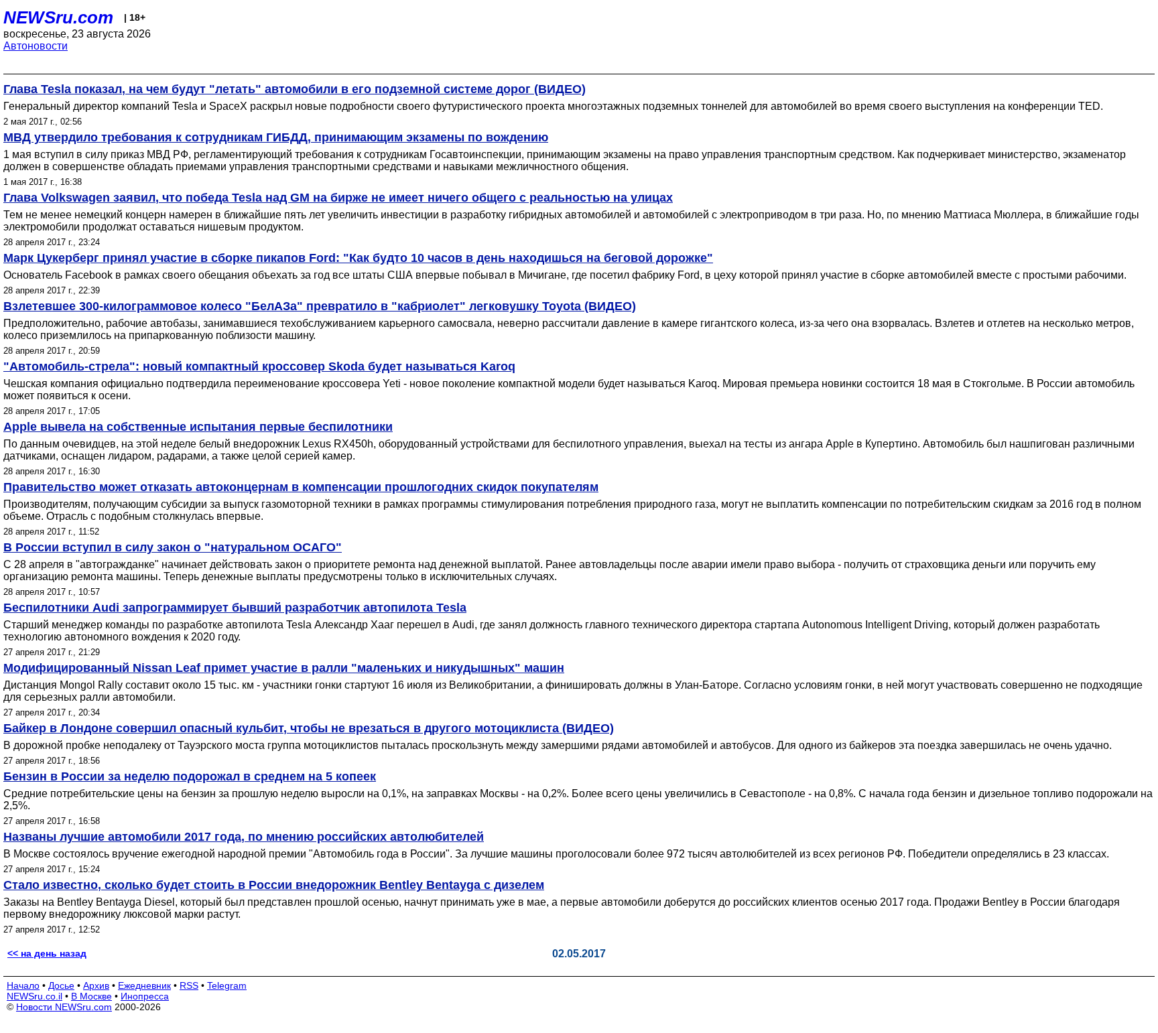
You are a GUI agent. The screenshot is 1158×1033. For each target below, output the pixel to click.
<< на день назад (46, 953)
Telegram (227, 985)
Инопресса (145, 996)
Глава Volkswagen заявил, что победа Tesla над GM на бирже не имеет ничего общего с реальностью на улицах (338, 197)
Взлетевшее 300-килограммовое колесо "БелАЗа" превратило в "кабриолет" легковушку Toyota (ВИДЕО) (319, 306)
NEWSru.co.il (34, 996)
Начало (23, 985)
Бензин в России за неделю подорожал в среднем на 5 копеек (189, 776)
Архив (96, 985)
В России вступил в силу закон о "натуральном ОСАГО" (172, 547)
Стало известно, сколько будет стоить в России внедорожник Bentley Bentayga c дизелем (273, 885)
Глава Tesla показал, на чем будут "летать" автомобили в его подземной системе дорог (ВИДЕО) (294, 89)
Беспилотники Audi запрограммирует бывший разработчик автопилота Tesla (234, 607)
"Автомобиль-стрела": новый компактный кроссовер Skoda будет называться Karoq (259, 366)
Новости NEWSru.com (64, 1007)
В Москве (91, 996)
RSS (189, 985)
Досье (61, 985)
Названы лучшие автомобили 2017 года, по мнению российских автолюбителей (243, 836)
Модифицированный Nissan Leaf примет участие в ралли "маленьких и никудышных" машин (283, 668)
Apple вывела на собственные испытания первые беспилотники (198, 426)
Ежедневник (144, 985)
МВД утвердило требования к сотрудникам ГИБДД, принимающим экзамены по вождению (275, 137)
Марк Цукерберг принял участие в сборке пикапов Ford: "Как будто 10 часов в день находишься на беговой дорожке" (358, 258)
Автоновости (35, 46)
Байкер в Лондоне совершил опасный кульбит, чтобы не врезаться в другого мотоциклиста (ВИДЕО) (308, 728)
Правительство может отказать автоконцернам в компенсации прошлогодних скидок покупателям (300, 487)
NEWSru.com (58, 17)
